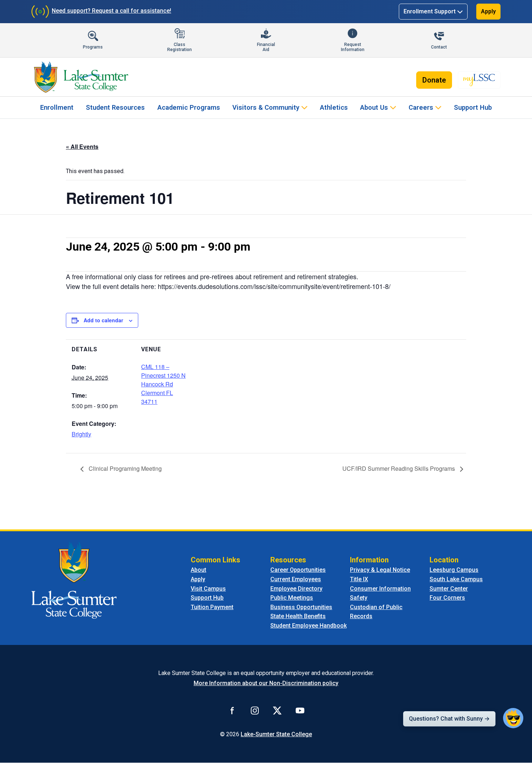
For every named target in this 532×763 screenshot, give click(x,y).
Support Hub (473, 107)
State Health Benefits (298, 616)
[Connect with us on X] (277, 710)
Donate (434, 80)
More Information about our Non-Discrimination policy (266, 683)
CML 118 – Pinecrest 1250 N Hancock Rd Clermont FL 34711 (163, 384)
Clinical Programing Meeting (124, 468)
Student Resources (115, 107)
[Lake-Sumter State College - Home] (80, 77)
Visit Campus (208, 588)
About (198, 569)
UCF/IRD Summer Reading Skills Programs (399, 468)
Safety (358, 597)
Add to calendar (103, 320)
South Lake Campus (456, 579)
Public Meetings (291, 597)
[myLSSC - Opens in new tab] (479, 80)
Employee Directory (296, 588)
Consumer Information (380, 588)
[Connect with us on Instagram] (254, 710)
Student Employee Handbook (308, 625)
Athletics (334, 107)
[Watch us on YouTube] (300, 710)
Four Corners (447, 597)
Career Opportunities (298, 569)
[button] (513, 718)
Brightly (81, 434)
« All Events (82, 146)
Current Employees (295, 579)
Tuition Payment (212, 607)
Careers (421, 107)
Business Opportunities (301, 607)
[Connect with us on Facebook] (232, 710)
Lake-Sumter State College (276, 734)
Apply (488, 11)
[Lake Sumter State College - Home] (74, 580)
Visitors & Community (265, 107)
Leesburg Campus (454, 569)
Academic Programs (188, 107)
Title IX (359, 579)
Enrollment (56, 107)
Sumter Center (449, 588)
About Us (374, 107)
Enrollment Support (430, 11)
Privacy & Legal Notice (380, 569)
